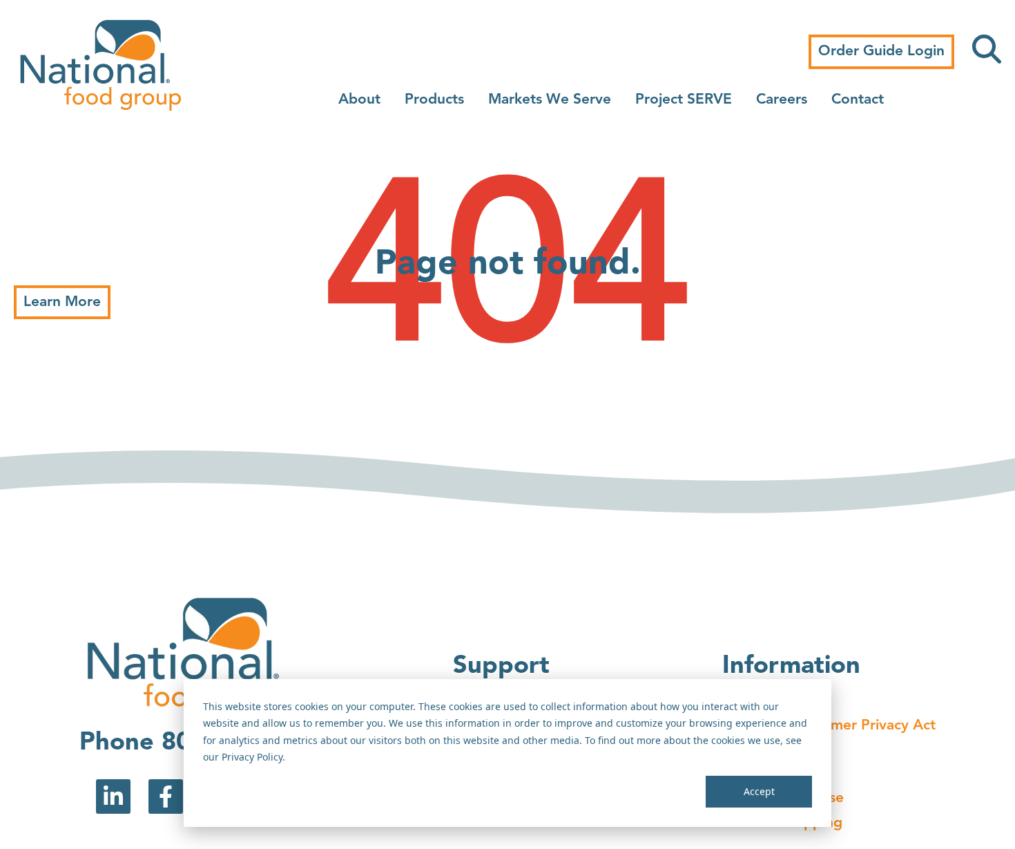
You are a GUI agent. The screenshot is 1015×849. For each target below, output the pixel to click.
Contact (857, 100)
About (359, 100)
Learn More (62, 302)
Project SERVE (683, 100)
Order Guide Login (881, 51)
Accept (759, 791)
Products (434, 100)
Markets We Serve (549, 100)
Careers (781, 100)
